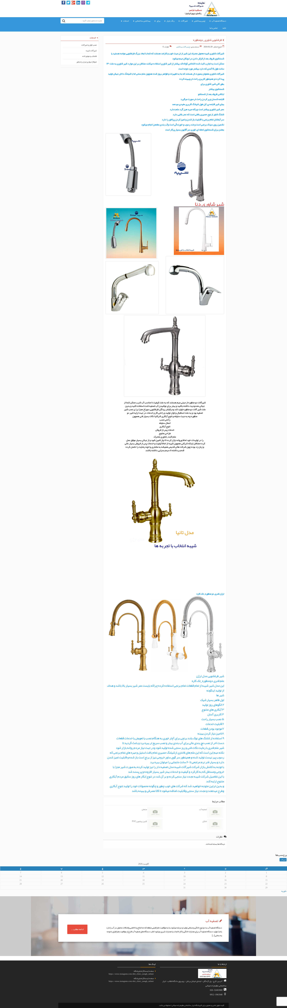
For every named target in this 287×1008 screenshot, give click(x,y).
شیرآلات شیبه (91, 50)
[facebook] (63, 3)
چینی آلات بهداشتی (183, 47)
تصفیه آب (203, 809)
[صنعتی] (155, 812)
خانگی (204, 821)
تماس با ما (213, 28)
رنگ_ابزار (170, 21)
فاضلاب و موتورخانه (89, 56)
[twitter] (68, 3)
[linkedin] (78, 3)
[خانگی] (215, 824)
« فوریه (284, 891)
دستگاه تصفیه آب (219, 21)
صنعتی (144, 809)
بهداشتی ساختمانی (142, 21)
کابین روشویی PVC (139, 821)
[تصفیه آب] (215, 812)
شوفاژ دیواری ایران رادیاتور (86, 62)
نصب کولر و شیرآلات (89, 45)
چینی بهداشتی (199, 21)
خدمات (126, 21)
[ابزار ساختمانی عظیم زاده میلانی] (204, 8)
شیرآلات (184, 21)
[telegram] (88, 3)
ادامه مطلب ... (77, 929)
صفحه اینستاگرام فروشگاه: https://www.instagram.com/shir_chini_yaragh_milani (131, 972)
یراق (158, 21)
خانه (224, 28)
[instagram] (83, 3)
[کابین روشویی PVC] (155, 824)
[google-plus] (73, 3)
